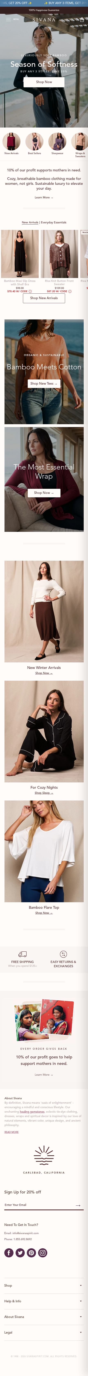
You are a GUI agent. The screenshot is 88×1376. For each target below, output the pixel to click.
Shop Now (44, 82)
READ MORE (12, 1132)
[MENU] (6, 19)
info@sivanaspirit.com (25, 1233)
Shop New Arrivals (44, 298)
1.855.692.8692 (23, 1239)
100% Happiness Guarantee (44, 10)
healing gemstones (32, 1111)
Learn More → (44, 197)
